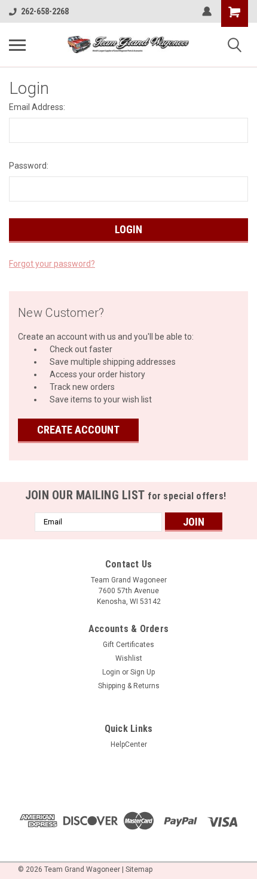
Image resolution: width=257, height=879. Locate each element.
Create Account (78, 429)
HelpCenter (129, 744)
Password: (28, 165)
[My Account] (207, 11)
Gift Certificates (128, 644)
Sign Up (142, 672)
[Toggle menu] (17, 44)
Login (111, 672)
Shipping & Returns (129, 686)
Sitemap (139, 869)
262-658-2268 (45, 11)
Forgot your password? (52, 263)
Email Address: (37, 107)
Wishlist (128, 658)
